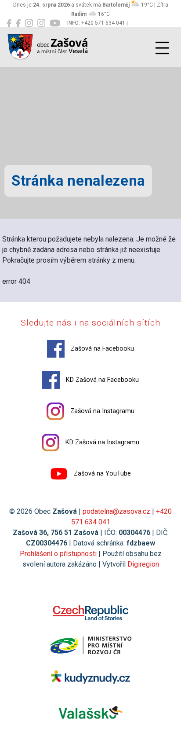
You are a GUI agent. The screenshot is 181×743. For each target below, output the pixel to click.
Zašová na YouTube (101, 473)
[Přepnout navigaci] (162, 48)
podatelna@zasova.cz (116, 511)
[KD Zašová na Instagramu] (41, 23)
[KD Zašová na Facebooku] (18, 23)
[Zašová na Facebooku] (9, 23)
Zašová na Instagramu (101, 411)
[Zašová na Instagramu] (29, 23)
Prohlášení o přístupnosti (58, 553)
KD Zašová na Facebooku (101, 380)
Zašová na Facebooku (101, 348)
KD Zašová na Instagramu (101, 442)
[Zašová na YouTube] (55, 23)
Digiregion (143, 564)
